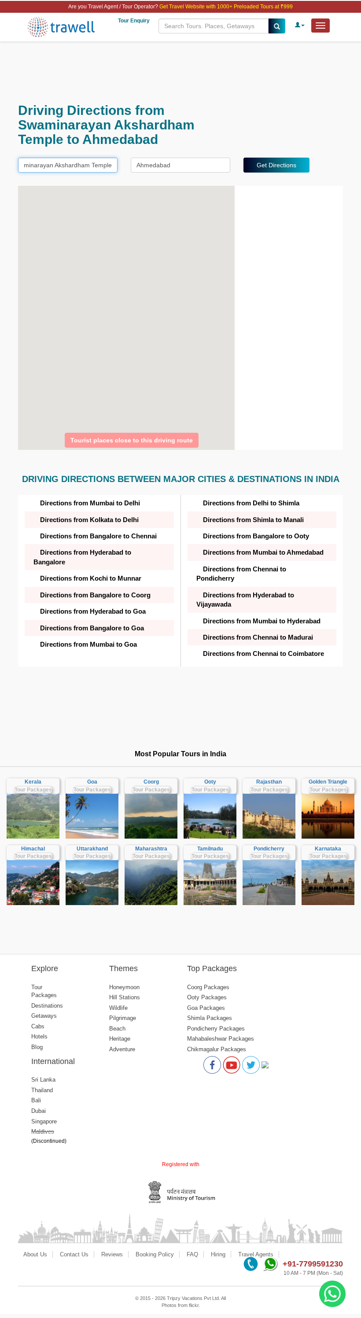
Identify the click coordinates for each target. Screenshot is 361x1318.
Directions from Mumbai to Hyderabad (261, 621)
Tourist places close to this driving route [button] (131, 440)
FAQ (192, 1254)
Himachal (33, 849)
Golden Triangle (328, 782)
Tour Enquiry (134, 21)
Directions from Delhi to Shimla (251, 503)
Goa (92, 782)
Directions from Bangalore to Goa (92, 628)
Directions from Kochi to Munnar (90, 578)
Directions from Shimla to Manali (253, 519)
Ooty (210, 782)
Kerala (33, 782)
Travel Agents (255, 1254)
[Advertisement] (180, 72)
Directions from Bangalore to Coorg (95, 595)
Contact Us (74, 1254)
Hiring (218, 1254)
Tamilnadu (210, 849)
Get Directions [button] (276, 165)
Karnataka (328, 849)
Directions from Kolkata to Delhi (89, 519)
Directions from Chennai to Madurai (258, 637)
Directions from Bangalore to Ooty (256, 536)
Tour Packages (33, 790)
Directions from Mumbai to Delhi (90, 503)
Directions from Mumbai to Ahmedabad (263, 552)
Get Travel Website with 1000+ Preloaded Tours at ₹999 (226, 7)
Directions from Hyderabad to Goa (93, 611)
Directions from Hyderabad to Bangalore (82, 557)
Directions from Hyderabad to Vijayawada (245, 599)
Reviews (112, 1254)
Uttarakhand (92, 849)
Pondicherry (269, 849)
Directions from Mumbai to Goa (88, 644)
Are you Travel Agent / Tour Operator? (113, 7)
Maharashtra (151, 849)
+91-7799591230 (313, 1263)
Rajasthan (269, 782)
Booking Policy (155, 1254)
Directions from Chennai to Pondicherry (241, 573)
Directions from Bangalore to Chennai (98, 536)
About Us (35, 1254)
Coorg (151, 782)
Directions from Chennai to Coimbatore (263, 653)
